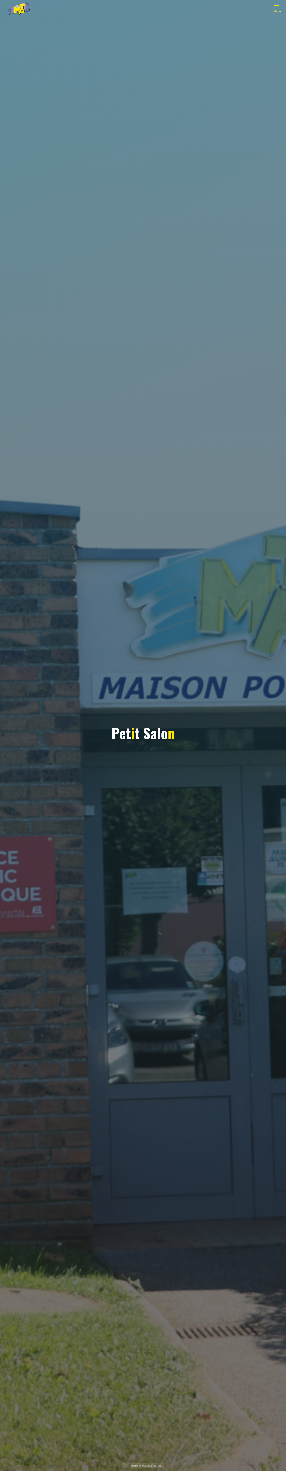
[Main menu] (276, 6)
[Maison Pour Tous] (18, 9)
